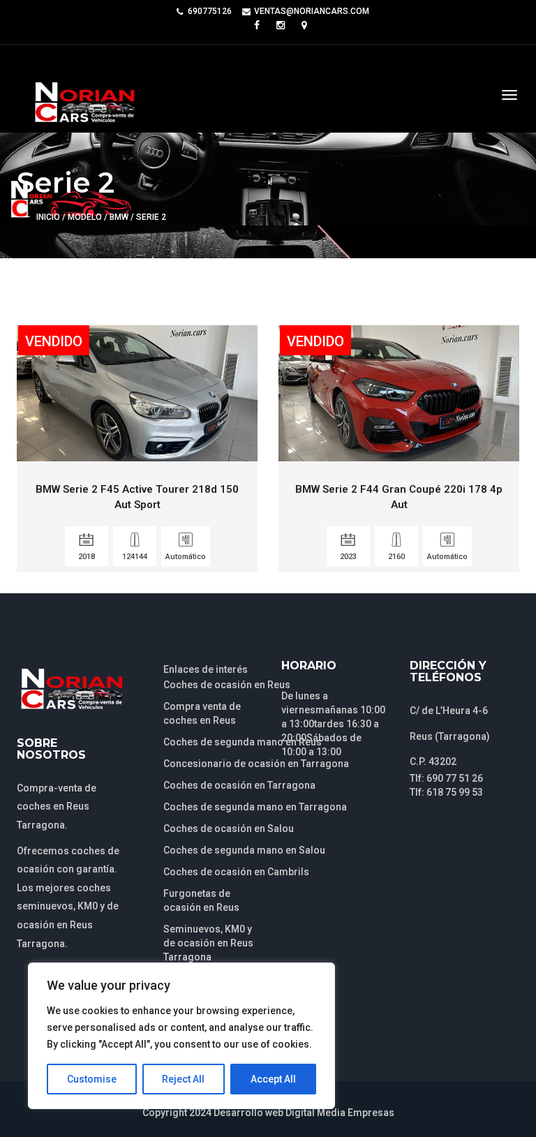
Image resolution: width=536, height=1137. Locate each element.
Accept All (273, 1079)
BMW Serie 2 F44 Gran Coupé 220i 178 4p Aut (398, 496)
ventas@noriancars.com (311, 11)
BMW (119, 217)
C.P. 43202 (433, 761)
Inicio (48, 217)
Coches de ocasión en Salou (228, 828)
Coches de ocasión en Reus (226, 684)
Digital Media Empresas (339, 1112)
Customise (92, 1079)
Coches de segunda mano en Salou (244, 850)
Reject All (183, 1079)
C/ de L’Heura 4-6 (449, 710)
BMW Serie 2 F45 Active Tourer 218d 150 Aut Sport (137, 496)
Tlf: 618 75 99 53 (446, 792)
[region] (181, 1036)
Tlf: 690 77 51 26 (446, 778)
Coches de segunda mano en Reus (242, 742)
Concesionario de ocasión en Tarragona (256, 763)
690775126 (210, 11)
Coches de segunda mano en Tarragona (255, 806)
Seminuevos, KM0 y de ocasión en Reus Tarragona (208, 943)
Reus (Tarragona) (450, 736)
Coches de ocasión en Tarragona (239, 785)
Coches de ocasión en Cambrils (236, 871)
